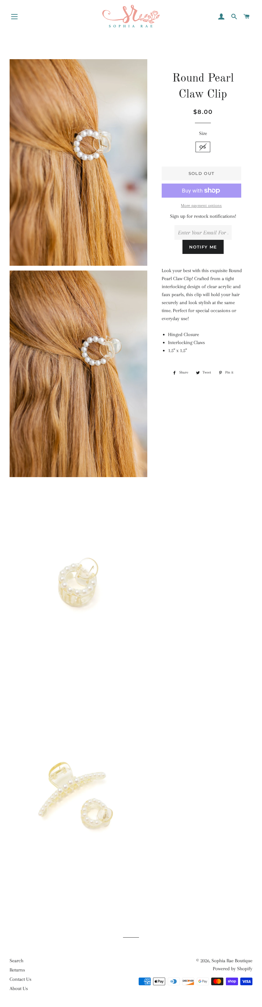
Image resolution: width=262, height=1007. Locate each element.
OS (202, 146)
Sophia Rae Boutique (232, 961)
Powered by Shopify (232, 969)
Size (203, 133)
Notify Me (203, 246)
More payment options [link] (201, 205)
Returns (17, 970)
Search (16, 961)
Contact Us (20, 979)
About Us (19, 988)
